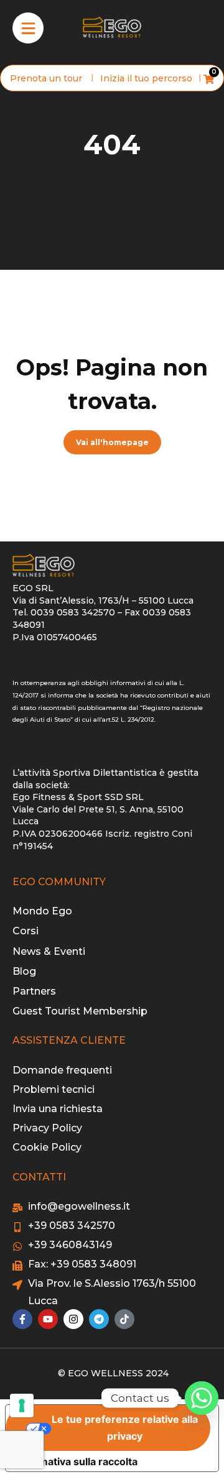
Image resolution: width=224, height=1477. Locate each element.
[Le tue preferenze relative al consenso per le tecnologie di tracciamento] (22, 1405)
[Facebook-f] (22, 1319)
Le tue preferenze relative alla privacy (125, 1427)
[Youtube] (48, 1319)
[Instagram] (73, 1319)
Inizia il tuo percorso (146, 78)
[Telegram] (99, 1319)
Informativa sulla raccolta (77, 1461)
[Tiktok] (124, 1319)
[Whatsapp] (201, 1398)
